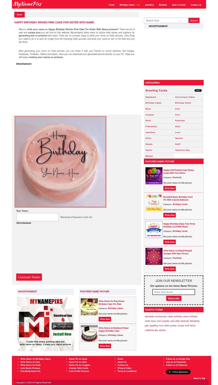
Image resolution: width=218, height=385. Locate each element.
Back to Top (199, 378)
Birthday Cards (183, 102)
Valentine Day (182, 150)
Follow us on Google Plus (178, 358)
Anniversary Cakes (185, 97)
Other (148, 138)
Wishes (149, 156)
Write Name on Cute (30, 361)
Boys (148, 108)
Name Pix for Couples (79, 364)
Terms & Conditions (127, 371)
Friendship (151, 126)
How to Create (179, 4)
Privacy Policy (124, 368)
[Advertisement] (77, 91)
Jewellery (150, 132)
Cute (177, 114)
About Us (122, 361)
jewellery (149, 4)
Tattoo (148, 150)
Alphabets (150, 97)
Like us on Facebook (176, 361)
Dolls (148, 120)
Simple (149, 144)
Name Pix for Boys (78, 358)
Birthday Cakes (127, 4)
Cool (177, 108)
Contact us (196, 4)
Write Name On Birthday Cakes (35, 358)
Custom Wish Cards (78, 368)
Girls (177, 126)
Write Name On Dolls (30, 364)
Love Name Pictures (30, 368)
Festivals (180, 120)
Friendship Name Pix (30, 371)
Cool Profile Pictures (79, 371)
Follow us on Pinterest (176, 364)
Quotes (179, 138)
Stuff (178, 144)
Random (163, 4)
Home (112, 4)
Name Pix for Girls (78, 361)
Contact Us (123, 364)
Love (177, 132)
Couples (149, 114)
